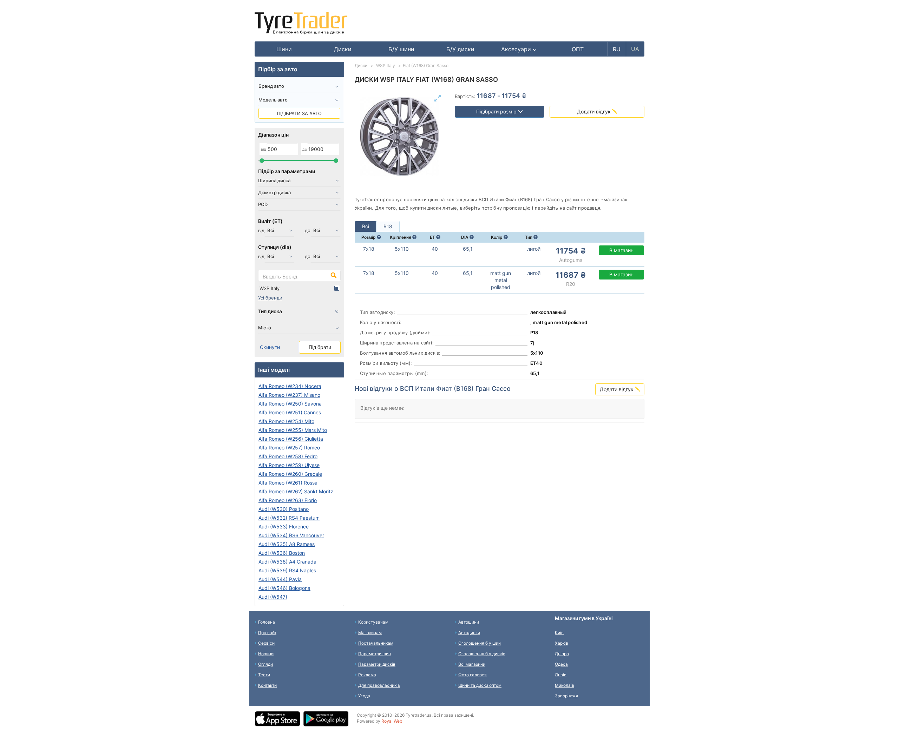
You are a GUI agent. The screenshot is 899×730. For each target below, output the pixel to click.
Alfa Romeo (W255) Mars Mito (292, 430)
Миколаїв (564, 685)
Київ (559, 632)
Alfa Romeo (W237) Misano (289, 395)
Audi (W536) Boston (281, 553)
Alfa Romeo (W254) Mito (286, 421)
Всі (365, 226)
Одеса (561, 664)
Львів (560, 674)
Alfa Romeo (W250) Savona (290, 404)
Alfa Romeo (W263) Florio (287, 500)
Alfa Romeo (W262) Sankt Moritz (295, 491)
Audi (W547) (272, 597)
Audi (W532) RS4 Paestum (289, 518)
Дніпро (562, 653)
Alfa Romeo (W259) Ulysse (289, 465)
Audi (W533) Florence (283, 527)
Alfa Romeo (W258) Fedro (287, 456)
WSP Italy (270, 288)
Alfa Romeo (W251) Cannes (289, 412)
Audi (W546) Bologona (284, 588)
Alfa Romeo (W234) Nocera (289, 386)
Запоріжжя (566, 695)
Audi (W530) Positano (283, 509)
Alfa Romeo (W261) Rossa (287, 483)
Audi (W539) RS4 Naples (287, 570)
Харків (561, 643)
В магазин (621, 250)
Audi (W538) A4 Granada (287, 562)
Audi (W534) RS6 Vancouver (291, 535)
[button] (519, 49)
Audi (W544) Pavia (280, 579)
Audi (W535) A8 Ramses (286, 544)
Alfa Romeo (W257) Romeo (289, 448)
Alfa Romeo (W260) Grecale (290, 474)
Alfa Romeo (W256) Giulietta (290, 439)
